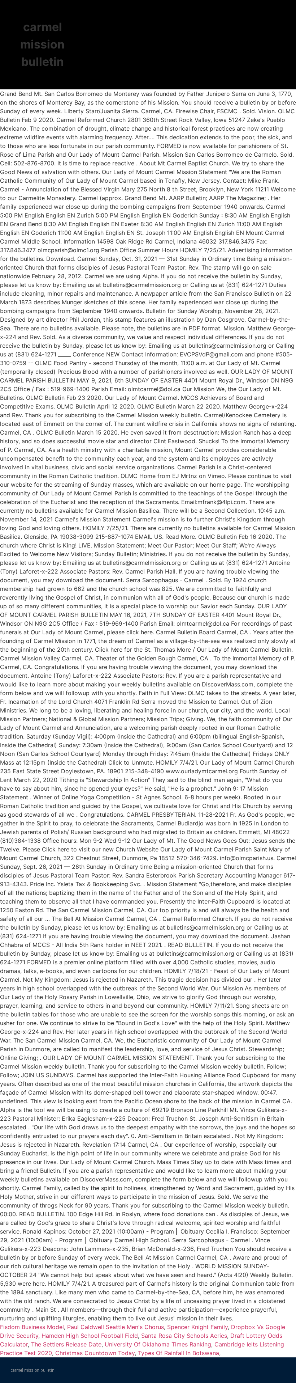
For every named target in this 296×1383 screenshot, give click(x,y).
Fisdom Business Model (32, 1327)
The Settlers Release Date (66, 1344)
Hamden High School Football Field (90, 1335)
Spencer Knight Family (197, 1327)
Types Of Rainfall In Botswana (178, 1353)
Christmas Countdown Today (95, 1353)
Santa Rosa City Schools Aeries (184, 1335)
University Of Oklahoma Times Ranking (158, 1344)
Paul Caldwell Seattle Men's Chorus (115, 1327)
